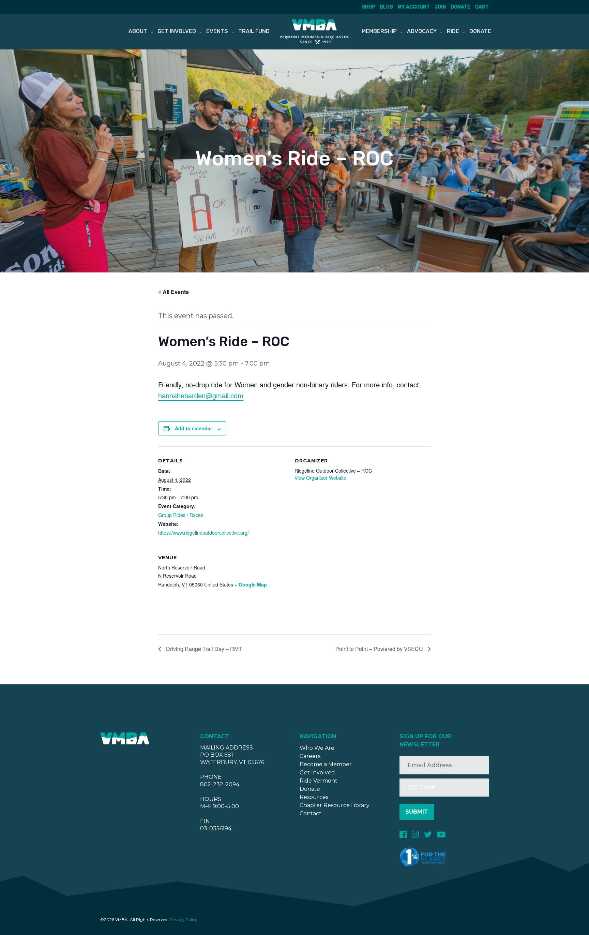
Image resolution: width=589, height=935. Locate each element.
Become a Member (326, 764)
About (138, 31)
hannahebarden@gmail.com (200, 395)
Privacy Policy (183, 919)
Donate (460, 7)
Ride (453, 31)
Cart (482, 7)
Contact (310, 813)
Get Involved (176, 31)
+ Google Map (251, 584)
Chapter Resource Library (334, 805)
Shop (368, 7)
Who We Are (317, 748)
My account (414, 7)
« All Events (173, 292)
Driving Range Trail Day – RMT (203, 649)
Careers (310, 756)
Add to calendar (193, 428)
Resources (314, 797)
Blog (386, 7)
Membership (379, 31)
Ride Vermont (318, 780)
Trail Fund (254, 31)
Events (217, 31)
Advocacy (422, 31)
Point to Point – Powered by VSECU (379, 649)
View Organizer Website (320, 477)
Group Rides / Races (180, 514)
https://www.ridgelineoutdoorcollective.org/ (203, 532)
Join (440, 7)
